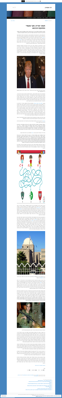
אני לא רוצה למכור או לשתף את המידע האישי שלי (24, 394)
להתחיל (23, 1)
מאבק (36, 219)
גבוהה (39, 207)
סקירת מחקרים (39, 17)
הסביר (43, 37)
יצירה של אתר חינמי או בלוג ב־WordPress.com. (37, 394)
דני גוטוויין (48, 7)
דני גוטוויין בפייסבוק (29, 17)
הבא (11, 20)
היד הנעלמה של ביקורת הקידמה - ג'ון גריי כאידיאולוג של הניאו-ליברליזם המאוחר (40, 381)
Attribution (41, 277)
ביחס (37, 207)
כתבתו (44, 120)
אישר (32, 220)
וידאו (43, 17)
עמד (40, 282)
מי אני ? (50, 17)
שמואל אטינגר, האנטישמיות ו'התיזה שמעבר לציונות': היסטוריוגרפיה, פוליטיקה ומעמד (39, 385)
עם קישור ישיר (36, 375)
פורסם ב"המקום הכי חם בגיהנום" (40, 365)
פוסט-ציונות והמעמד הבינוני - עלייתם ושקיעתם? (45, 380)
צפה (32, 132)
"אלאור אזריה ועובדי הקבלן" (38, 103)
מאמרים (46, 17)
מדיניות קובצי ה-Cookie (39, 396)
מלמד (20, 208)
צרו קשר (34, 17)
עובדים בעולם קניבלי (49, 386)
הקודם (14, 20)
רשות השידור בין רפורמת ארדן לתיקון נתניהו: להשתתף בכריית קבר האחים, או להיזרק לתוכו (39, 389)
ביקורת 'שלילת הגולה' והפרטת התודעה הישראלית (44, 388)
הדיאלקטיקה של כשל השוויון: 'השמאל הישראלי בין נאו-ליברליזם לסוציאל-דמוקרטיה (40, 383)
